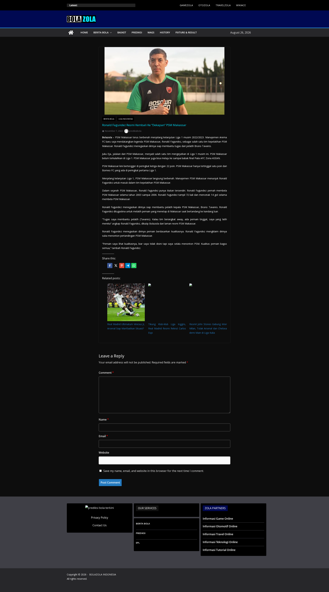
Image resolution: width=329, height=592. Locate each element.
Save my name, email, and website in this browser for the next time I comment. (153, 471)
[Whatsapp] (133, 265)
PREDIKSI (137, 32)
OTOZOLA (204, 5)
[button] (110, 32)
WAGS (151, 32)
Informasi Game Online (218, 518)
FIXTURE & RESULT (186, 32)
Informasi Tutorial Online (219, 550)
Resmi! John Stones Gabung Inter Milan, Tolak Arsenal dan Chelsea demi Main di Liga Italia (208, 328)
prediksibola (135, 131)
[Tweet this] (115, 265)
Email (103, 436)
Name (104, 419)
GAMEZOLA (186, 5)
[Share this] (109, 265)
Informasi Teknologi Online (220, 542)
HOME (84, 32)
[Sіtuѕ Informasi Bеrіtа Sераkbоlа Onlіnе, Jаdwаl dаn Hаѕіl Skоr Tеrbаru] (71, 32)
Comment (106, 373)
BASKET (121, 32)
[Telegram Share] (127, 265)
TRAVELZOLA (223, 5)
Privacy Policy (99, 517)
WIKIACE (241, 5)
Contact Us (100, 525)
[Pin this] (121, 265)
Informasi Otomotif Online (220, 526)
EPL (138, 542)
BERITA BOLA (100, 32)
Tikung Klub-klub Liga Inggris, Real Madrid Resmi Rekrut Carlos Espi (167, 328)
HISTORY (165, 32)
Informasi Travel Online (218, 534)
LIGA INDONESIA (126, 119)
